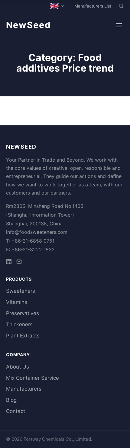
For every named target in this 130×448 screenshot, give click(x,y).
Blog (11, 400)
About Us (17, 367)
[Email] (19, 262)
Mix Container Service (32, 378)
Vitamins (16, 302)
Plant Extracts (23, 336)
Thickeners (19, 324)
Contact (15, 411)
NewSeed (28, 25)
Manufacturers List (92, 5)
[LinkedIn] (8, 262)
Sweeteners (20, 291)
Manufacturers (23, 389)
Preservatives (22, 313)
